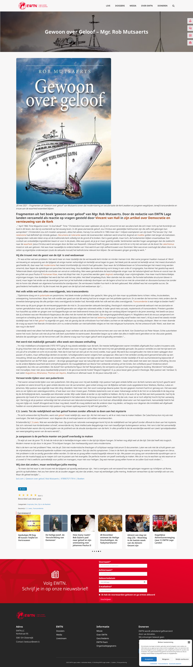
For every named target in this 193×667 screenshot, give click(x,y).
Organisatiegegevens (106, 645)
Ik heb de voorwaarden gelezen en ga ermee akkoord (128, 594)
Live (108, 5)
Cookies (113, 662)
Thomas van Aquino (57, 373)
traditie (141, 235)
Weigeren (165, 659)
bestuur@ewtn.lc (32, 641)
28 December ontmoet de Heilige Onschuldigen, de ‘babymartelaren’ (82, 539)
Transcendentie (140, 301)
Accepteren (149, 659)
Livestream (61, 638)
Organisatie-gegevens (175, 663)
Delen (24, 489)
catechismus (168, 244)
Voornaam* (105, 561)
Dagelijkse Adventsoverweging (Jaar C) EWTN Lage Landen (137, 539)
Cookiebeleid (153, 663)
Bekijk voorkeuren (182, 659)
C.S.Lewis (34, 422)
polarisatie (45, 295)
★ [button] (19, 495)
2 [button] (94, 551)
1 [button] (92, 551)
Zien (35, 504)
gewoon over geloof (69, 214)
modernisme (49, 265)
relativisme (21, 235)
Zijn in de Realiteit (44, 504)
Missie (99, 631)
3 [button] (96, 551)
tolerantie (75, 235)
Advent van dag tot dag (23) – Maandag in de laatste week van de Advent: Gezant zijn (110, 540)
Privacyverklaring (163, 663)
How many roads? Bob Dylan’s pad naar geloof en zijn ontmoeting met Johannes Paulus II (55, 540)
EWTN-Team (102, 642)
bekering (102, 317)
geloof (42, 320)
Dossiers (120, 5)
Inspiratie (30, 504)
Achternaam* (105, 570)
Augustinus (30, 373)
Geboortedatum (107, 578)
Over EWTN (147, 5)
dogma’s (109, 274)
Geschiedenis (102, 638)
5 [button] (100, 551)
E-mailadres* (105, 586)
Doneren (162, 5)
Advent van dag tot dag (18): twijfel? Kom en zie (164, 538)
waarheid (28, 244)
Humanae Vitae (50, 274)
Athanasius (42, 373)
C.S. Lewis (28, 508)
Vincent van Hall (107, 218)
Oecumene (63, 235)
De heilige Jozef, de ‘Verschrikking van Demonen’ (27, 537)
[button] (189, 642)
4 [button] (98, 551)
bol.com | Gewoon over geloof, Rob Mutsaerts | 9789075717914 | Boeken (50, 478)
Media (133, 5)
